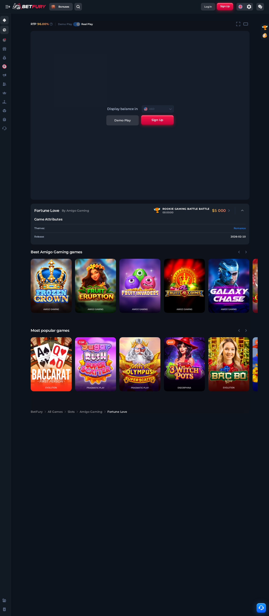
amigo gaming (91, 412)
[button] (51, 286)
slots (71, 412)
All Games (55, 412)
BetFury (37, 412)
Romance (240, 228)
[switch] (76, 24)
